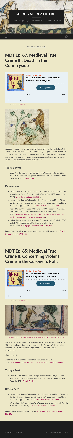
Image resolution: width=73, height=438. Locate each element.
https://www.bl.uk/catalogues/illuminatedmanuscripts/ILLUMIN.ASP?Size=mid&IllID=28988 (36, 337)
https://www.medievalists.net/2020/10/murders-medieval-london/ (36, 362)
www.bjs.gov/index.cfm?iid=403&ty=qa (36, 225)
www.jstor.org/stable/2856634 (27, 197)
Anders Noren (57, 432)
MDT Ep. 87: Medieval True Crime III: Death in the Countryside (30, 60)
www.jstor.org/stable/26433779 (42, 405)
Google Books (28, 178)
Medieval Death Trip (36, 14)
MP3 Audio (23, 105)
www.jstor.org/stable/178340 (48, 205)
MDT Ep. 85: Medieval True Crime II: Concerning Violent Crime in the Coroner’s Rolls (32, 256)
